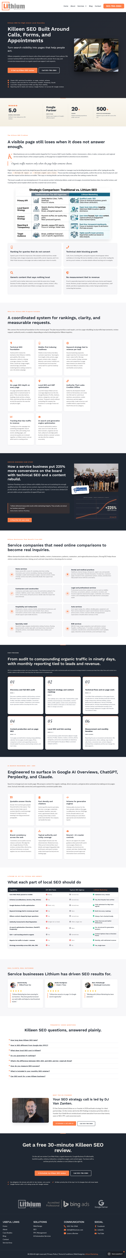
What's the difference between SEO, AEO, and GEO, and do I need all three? (41, 1061)
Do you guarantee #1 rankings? (23, 1056)
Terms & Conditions (66, 1254)
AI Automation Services (42, 1236)
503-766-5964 (113, 6)
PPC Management (40, 1233)
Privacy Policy (52, 1254)
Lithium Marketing (91, 1254)
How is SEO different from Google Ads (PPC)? (29, 1045)
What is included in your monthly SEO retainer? (30, 1071)
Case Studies (7, 1233)
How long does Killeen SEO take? (24, 1040)
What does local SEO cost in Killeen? (26, 1050)
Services (80, 6)
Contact (98, 6)
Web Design (37, 1226)
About (72, 6)
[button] (63, 1040)
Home (66, 6)
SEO (35, 1229)
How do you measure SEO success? (25, 1066)
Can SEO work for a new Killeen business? (28, 1076)
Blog (91, 6)
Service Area (7, 1243)
